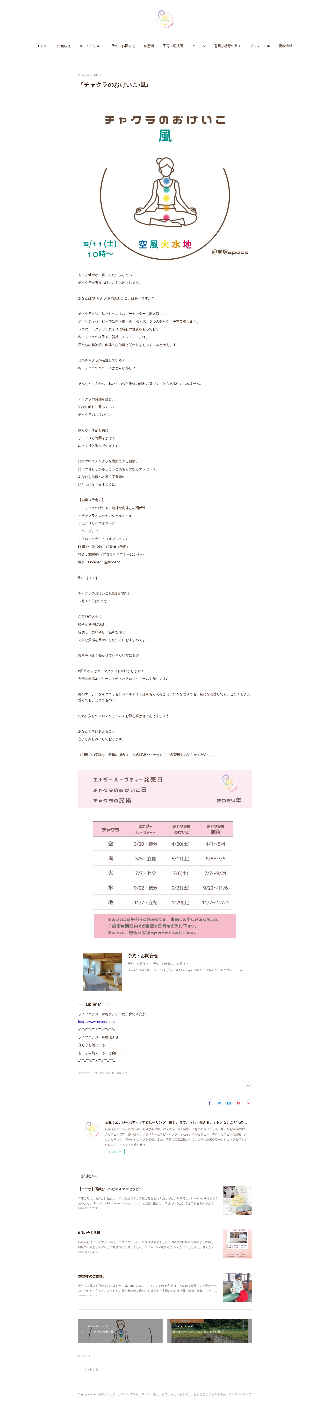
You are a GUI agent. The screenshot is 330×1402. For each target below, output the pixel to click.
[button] (43, 46)
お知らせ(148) (107, 1073)
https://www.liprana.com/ (96, 1021)
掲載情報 (285, 46)
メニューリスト (91, 46)
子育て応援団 (173, 46)
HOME (43, 46)
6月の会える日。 (91, 1232)
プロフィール (260, 46)
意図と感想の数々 (227, 46)
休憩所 (149, 46)
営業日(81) (122, 1073)
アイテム (198, 46)
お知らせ (64, 46)
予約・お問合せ (123, 46)
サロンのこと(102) (88, 1073)
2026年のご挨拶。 (92, 1276)
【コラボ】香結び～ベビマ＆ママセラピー (110, 1188)
